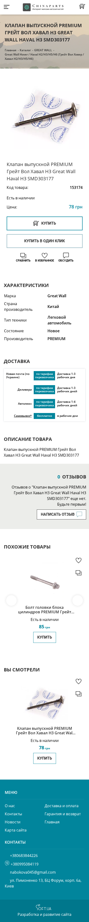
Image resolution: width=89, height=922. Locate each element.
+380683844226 (24, 855)
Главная (10, 50)
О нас (10, 805)
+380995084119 (24, 864)
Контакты (13, 813)
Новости (12, 822)
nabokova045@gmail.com (33, 872)
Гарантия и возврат (63, 813)
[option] (44, 115)
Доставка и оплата (62, 805)
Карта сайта (16, 830)
